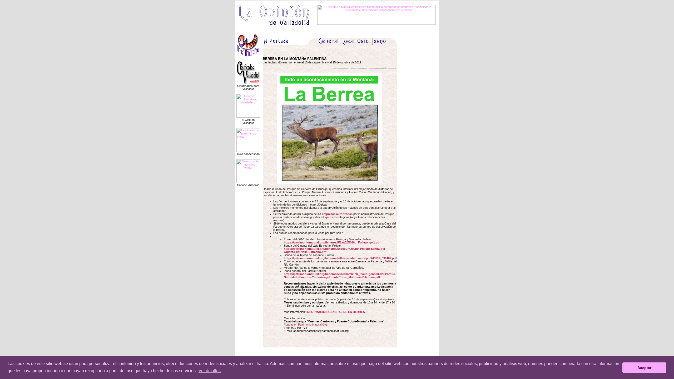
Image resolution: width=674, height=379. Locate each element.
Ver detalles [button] (210, 370)
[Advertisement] (420, 113)
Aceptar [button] (644, 368)
